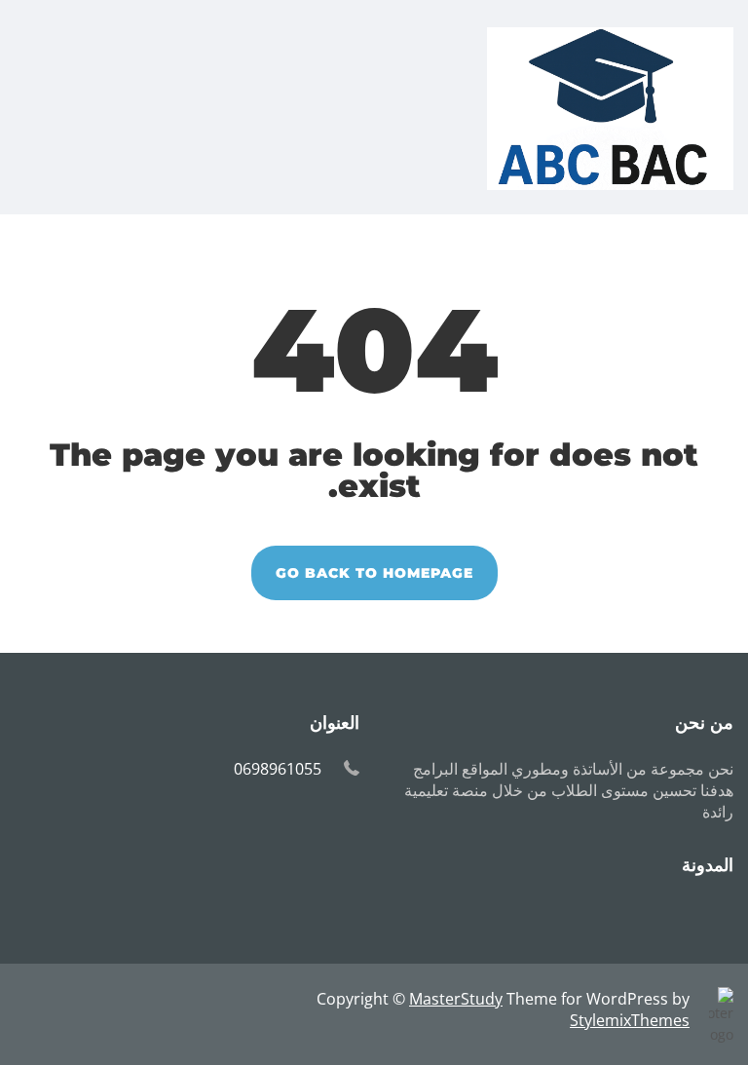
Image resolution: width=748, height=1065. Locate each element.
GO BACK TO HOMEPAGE (374, 573)
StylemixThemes (630, 1020)
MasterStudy (456, 998)
